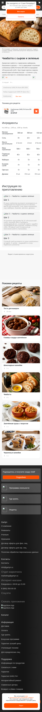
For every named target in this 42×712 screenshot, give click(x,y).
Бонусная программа (10, 639)
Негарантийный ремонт (11, 680)
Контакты (5, 563)
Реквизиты (5, 530)
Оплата (4, 630)
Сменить (21, 17)
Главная (5, 14)
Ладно (21, 705)
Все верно (21, 11)
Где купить (5, 635)
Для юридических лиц (10, 652)
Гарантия (5, 672)
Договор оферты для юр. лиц (13, 548)
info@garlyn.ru (7, 567)
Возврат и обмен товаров (12, 689)
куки (26, 696)
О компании (6, 526)
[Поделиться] (34, 77)
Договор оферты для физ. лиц (14, 543)
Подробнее (21, 477)
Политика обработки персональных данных (19, 552)
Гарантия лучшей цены (11, 644)
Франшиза (5, 539)
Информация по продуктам (12, 663)
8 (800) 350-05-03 (8, 589)
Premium (5, 535)
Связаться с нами (8, 667)
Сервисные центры (9, 685)
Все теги (18, 96)
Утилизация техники (9, 648)
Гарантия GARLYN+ (9, 676)
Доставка (5, 626)
